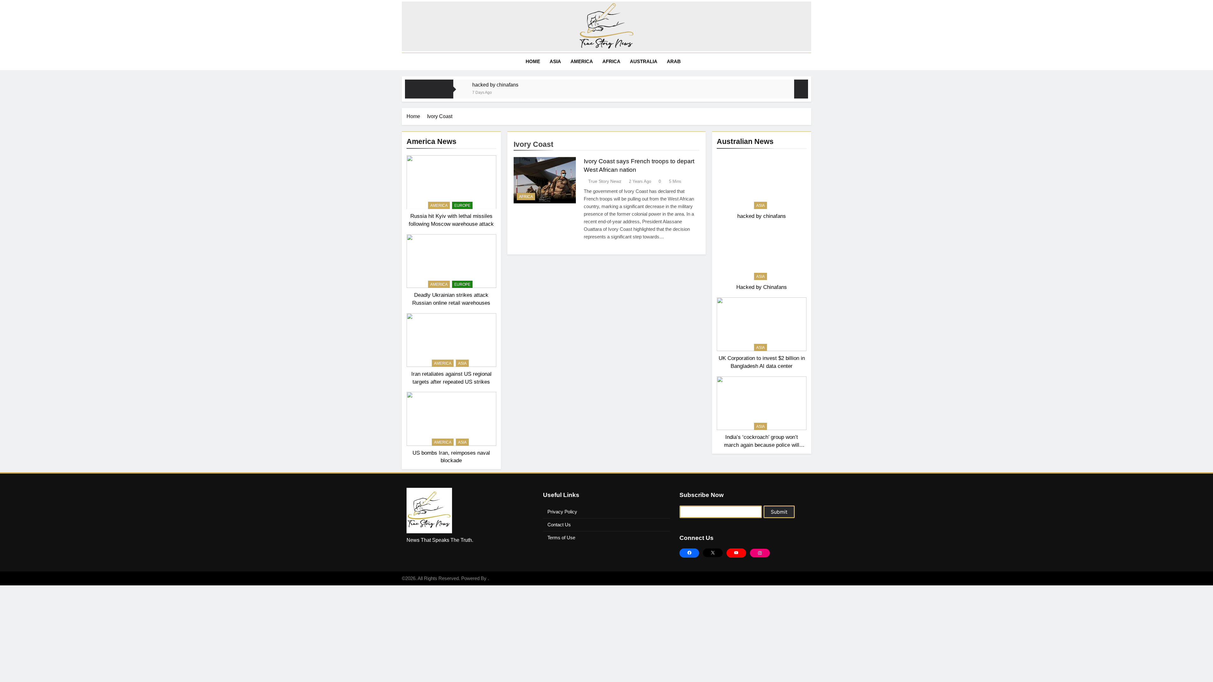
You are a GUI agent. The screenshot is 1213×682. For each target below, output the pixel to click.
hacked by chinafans (495, 84)
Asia (555, 61)
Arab (674, 61)
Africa (611, 61)
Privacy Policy (562, 511)
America (581, 61)
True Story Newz (604, 181)
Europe (462, 205)
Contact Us (559, 524)
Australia (643, 61)
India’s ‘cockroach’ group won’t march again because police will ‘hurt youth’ (761, 445)
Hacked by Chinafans (761, 287)
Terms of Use (561, 537)
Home (532, 61)
